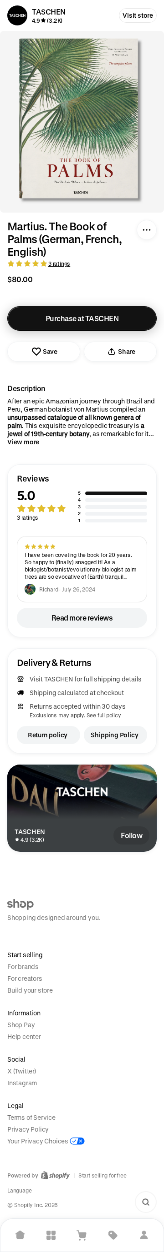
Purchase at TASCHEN (82, 318)
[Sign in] (144, 1235)
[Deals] (113, 1235)
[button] (82, 498)
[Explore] (51, 1235)
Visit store (138, 15)
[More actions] (147, 230)
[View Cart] (82, 1235)
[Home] (20, 1235)
